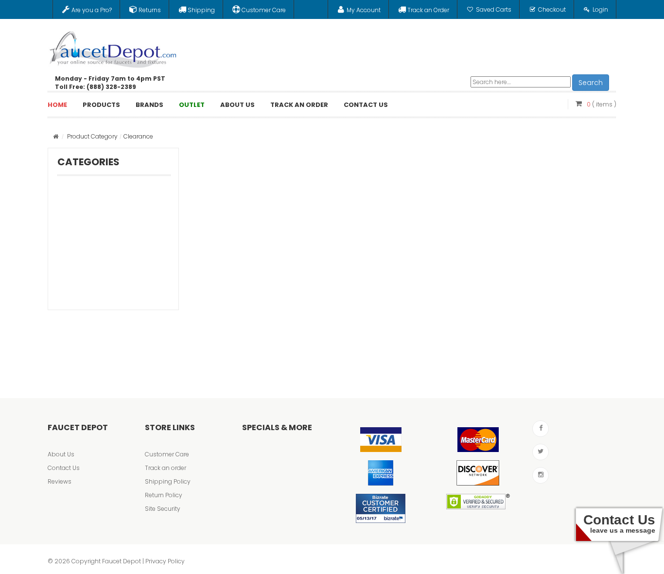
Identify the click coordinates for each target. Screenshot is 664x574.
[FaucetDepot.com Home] (113, 47)
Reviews (59, 481)
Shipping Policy (168, 481)
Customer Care (167, 454)
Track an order (165, 468)
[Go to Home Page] (55, 136)
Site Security (162, 508)
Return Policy (163, 495)
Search (590, 82)
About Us (61, 454)
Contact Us (64, 468)
